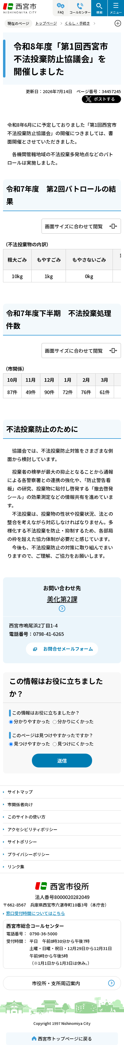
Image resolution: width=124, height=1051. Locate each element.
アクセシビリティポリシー (32, 829)
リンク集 (16, 867)
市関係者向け (20, 804)
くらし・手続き (77, 23)
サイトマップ (20, 792)
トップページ (46, 23)
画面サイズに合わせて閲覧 (74, 226)
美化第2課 (62, 598)
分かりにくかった (75, 721)
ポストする (104, 99)
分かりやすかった (32, 721)
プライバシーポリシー (29, 854)
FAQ (61, 12)
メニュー (116, 12)
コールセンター (80, 12)
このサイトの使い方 (26, 817)
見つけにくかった (75, 743)
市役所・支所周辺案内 (56, 983)
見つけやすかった (32, 743)
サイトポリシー (22, 842)
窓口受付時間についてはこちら (35, 913)
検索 (99, 12)
